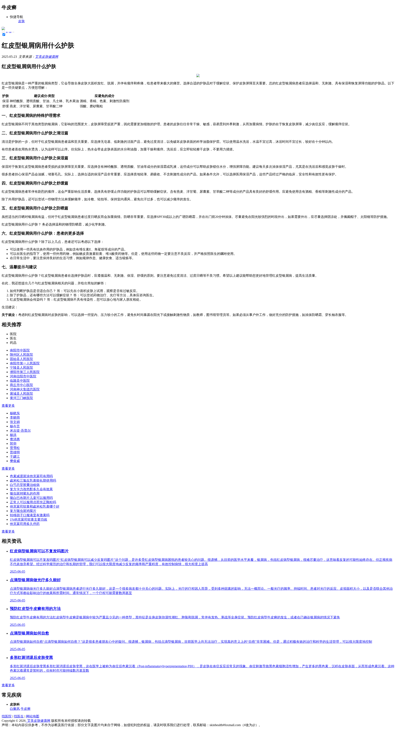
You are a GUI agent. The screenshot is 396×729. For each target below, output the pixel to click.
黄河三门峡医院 (21, 398)
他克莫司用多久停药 (25, 524)
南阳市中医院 (20, 350)
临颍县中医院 (20, 380)
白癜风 (15, 708)
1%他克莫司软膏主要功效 (28, 519)
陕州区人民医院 (21, 354)
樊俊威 (15, 461)
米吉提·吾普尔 (20, 430)
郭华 (13, 443)
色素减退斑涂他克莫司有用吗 (31, 476)
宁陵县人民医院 (21, 367)
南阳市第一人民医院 (25, 363)
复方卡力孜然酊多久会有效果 (31, 489)
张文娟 (15, 422)
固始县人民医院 (21, 359)
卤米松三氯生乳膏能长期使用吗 (33, 480)
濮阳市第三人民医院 (25, 372)
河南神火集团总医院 (25, 389)
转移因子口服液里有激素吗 (30, 515)
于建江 (15, 456)
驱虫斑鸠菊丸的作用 (25, 493)
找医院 (7, 716)
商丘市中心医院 (21, 385)
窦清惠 (15, 439)
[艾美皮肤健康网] (3, 29)
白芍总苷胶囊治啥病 (25, 485)
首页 (7, 32)
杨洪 (13, 435)
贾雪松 (15, 448)
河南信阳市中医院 (23, 376)
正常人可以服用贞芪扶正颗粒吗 (33, 502)
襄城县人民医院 (21, 393)
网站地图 (32, 716)
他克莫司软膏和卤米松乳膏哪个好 (34, 506)
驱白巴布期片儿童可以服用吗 (31, 498)
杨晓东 (15, 413)
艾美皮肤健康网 (46, 56)
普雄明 (15, 452)
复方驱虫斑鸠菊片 (23, 511)
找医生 (19, 716)
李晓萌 (15, 417)
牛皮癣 (10, 32)
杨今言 (15, 426)
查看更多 (8, 405)
